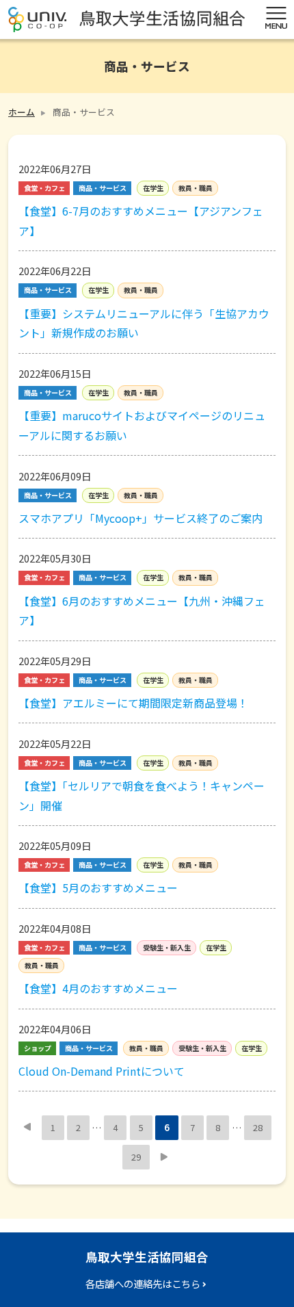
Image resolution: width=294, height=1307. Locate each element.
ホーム (21, 111)
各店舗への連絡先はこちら (142, 1283)
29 (136, 1156)
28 (258, 1127)
